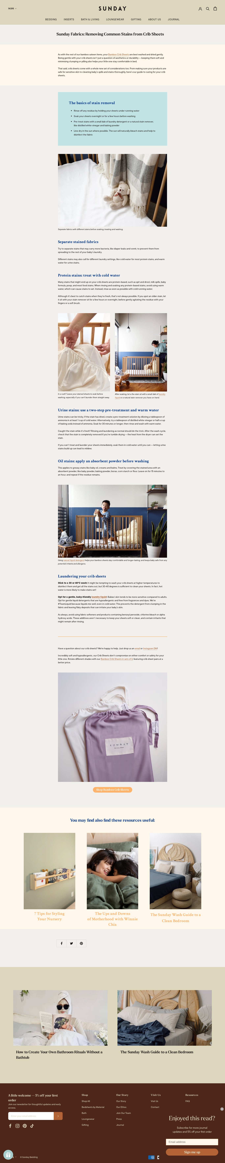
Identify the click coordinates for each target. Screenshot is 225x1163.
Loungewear (88, 1119)
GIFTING (136, 19)
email (137, 648)
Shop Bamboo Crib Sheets (112, 789)
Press (119, 1119)
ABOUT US (154, 19)
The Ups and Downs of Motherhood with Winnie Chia (112, 919)
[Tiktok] (32, 1126)
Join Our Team (123, 1113)
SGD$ (11, 8)
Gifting (85, 1125)
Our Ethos (121, 1107)
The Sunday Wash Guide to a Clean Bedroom (156, 1052)
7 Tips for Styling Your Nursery (49, 916)
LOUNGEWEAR (115, 19)
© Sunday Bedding (29, 1157)
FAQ (187, 1101)
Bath (84, 1113)
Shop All (86, 1101)
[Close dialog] (222, 1109)
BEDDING (51, 19)
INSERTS (69, 19)
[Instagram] (17, 1126)
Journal (120, 1125)
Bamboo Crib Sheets (118, 54)
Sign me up (192, 1152)
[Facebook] (10, 1126)
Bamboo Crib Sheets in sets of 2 (117, 659)
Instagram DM (150, 648)
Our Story (121, 1101)
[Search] (208, 8)
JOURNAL (174, 19)
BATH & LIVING (90, 19)
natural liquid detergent (73, 560)
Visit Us (154, 1101)
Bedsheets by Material (93, 1107)
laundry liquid (99, 597)
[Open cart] (215, 8)
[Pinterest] (25, 1126)
